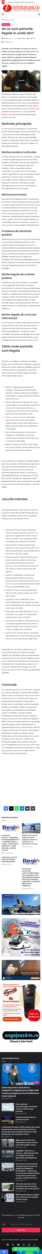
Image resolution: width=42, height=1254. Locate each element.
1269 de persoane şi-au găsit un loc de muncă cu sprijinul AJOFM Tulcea (27, 1197)
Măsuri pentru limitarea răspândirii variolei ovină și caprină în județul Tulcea (27, 1142)
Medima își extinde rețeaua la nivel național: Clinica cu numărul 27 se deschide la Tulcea (30, 839)
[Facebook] (6, 808)
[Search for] (39, 14)
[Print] (33, 808)
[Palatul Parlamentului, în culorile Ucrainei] (8, 1120)
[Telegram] (22, 808)
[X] (11, 808)
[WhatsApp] (16, 808)
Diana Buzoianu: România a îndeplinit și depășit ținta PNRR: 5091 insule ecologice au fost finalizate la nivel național (20, 1091)
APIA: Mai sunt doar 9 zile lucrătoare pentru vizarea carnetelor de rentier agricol (27, 1186)
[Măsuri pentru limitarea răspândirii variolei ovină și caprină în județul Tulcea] (8, 1143)
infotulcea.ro (7, 38)
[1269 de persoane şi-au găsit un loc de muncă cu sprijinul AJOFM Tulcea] (8, 1198)
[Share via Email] (27, 808)
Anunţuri (12, 20)
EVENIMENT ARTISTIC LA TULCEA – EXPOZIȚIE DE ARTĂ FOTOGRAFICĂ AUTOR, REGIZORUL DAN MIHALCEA (27, 1154)
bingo (16, 614)
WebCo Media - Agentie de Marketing (22, 1240)
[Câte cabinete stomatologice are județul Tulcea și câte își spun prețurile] (8, 1107)
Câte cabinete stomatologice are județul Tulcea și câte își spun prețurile (26, 1107)
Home (5, 20)
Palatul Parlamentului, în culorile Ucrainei (26, 1118)
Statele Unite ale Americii (16, 417)
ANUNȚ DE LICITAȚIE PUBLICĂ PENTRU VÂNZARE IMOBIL (9, 859)
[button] (26, 1249)
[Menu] (3, 14)
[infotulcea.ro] (21, 8)
